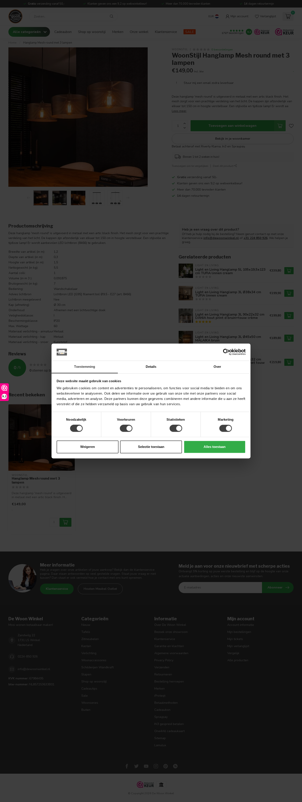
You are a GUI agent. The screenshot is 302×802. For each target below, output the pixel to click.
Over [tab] (217, 366)
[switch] (126, 428)
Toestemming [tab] (84, 366)
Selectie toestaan (151, 447)
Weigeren (87, 447)
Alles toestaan (215, 447)
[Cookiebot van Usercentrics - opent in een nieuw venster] (226, 352)
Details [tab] (151, 366)
